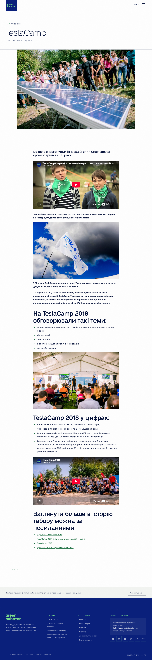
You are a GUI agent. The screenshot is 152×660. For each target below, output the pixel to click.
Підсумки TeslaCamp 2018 (49, 534)
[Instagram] (131, 638)
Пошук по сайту (85, 640)
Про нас (82, 620)
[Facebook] (112, 638)
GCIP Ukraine (52, 620)
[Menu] (143, 4)
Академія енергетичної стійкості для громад (57, 636)
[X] (137, 638)
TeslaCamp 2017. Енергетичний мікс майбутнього (61, 539)
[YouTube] (125, 638)
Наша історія (84, 624)
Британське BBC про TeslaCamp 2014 (55, 547)
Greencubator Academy (56, 630)
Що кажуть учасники (87, 636)
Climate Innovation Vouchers (55, 625)
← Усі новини (12, 570)
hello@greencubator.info (123, 628)
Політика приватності (136, 655)
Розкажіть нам (136, 593)
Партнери (82, 632)
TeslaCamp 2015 (44, 543)
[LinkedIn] (119, 638)
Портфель (82, 628)
